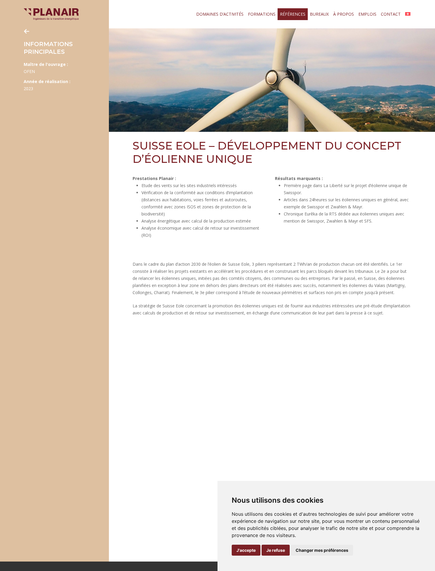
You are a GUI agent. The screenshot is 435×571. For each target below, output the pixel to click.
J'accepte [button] (246, 550)
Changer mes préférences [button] (322, 550)
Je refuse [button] (275, 550)
